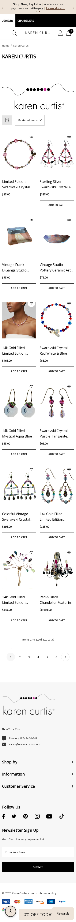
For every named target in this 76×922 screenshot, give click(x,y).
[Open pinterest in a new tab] (25, 817)
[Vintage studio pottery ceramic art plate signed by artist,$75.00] (57, 237)
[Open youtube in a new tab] (49, 817)
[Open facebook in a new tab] (3, 817)
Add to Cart (57, 204)
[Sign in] (60, 33)
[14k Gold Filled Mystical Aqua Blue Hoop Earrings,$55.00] (19, 403)
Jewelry (7, 21)
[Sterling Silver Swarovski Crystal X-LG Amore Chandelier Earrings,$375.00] (57, 154)
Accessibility (47, 893)
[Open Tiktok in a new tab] (62, 817)
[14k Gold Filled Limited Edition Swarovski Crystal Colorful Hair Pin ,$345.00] (19, 569)
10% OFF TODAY (38, 915)
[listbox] (30, 120)
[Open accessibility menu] (10, 911)
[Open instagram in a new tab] (37, 817)
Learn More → (55, 8)
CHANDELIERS (26, 21)
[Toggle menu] (5, 33)
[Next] (65, 657)
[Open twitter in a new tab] (13, 817)
